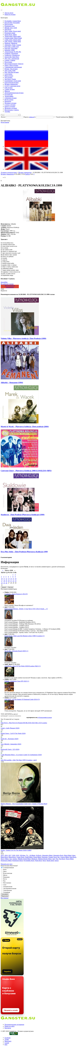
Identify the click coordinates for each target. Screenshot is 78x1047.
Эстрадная (6, 892)
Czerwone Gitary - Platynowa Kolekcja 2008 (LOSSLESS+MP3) (26, 471)
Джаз (4, 871)
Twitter (7, 1039)
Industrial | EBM (10, 50)
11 (4, 579)
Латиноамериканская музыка (14, 93)
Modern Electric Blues (45, 859)
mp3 (53, 859)
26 (6, 583)
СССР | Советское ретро (12, 86)
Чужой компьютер (62, 117)
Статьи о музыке (10, 105)
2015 (2, 855)
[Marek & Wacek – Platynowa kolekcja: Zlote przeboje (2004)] (20, 423)
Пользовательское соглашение (14, 1024)
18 (4, 581)
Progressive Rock (17, 860)
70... (27, 855)
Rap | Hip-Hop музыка (12, 72)
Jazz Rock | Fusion (10, 79)
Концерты (8, 101)
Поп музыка (7, 883)
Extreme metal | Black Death (13, 38)
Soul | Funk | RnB (10, 70)
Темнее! (4, 587)
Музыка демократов (11, 84)
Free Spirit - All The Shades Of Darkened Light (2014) (22, 699)
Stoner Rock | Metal (11, 34)
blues (73, 855)
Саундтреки (8, 74)
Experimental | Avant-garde (13, 81)
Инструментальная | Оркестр (14, 64)
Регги (5, 879)
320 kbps (22, 855)
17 (2, 581)
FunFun (27, 174)
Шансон (7, 91)
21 (11, 581)
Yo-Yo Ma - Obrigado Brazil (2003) (16, 651)
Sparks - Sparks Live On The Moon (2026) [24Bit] (16, 850)
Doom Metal (37, 857)
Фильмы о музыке (10, 103)
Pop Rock (62, 859)
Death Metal (29, 857)
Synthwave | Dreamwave (12, 55)
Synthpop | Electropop (11, 53)
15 (13, 579)
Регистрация (5, 122)
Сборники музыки (11, 98)
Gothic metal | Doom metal (13, 40)
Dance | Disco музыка (11, 65)
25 (4, 583)
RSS (6, 1044)
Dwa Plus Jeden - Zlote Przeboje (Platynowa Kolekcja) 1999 (24, 552)
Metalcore (34, 859)
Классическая (7, 873)
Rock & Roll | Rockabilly (12, 22)
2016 (6, 855)
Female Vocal (53, 857)
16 (15, 579)
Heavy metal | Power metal (13, 31)
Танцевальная (7, 886)
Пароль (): (29, 117)
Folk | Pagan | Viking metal (13, 41)
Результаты (5, 896)
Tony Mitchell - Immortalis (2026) (11, 744)
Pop (57, 859)
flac (58, 857)
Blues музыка (9, 75)
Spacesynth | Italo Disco (12, 57)
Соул (4, 884)
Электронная (7, 890)
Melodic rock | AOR (11, 28)
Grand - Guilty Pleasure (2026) (10, 728)
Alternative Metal (47, 855)
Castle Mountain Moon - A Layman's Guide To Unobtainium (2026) (21, 755)
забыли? (32, 117)
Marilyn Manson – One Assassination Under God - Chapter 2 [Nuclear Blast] (24, 804)
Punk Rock (38, 860)
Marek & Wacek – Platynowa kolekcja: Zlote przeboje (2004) (25, 427)
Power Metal (69, 859)
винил (57, 860)
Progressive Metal (6, 860)
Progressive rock (10, 26)
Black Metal (67, 855)
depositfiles (4, 282)
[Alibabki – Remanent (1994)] (20, 379)
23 (15, 581)
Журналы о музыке (11, 108)
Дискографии (9, 96)
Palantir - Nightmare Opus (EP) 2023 (17, 681)
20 (9, 581)
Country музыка (10, 89)
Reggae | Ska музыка (11, 69)
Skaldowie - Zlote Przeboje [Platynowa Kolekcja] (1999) (22, 515)
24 (2, 583)
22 (13, 581)
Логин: (3, 117)
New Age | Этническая (12, 58)
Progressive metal (10, 33)
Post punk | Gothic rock (12, 46)
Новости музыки (10, 14)
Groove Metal (64, 857)
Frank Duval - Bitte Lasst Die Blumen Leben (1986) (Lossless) (25, 636)
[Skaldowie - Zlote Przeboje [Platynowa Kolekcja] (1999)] (20, 511)
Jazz (10, 859)
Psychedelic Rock (29, 860)
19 (6, 581)
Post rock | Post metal (11, 48)
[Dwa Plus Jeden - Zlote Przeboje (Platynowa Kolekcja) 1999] (16, 548)
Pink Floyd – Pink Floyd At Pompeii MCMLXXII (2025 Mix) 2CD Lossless (24, 723)
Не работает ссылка (7, 284)
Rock (44, 860)
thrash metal (50, 860)
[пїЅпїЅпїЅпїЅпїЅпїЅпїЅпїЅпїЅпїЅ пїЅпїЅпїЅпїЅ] (26, 169)
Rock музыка (9, 24)
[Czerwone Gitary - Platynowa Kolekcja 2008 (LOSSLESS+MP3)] (19, 467)
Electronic (45, 857)
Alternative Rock (58, 855)
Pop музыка (8, 62)
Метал (5, 875)
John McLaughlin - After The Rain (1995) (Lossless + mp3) (19, 760)
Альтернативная (8, 867)
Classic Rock (20, 857)
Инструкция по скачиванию (10, 286)
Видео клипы (9, 99)
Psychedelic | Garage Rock (13, 21)
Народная (6, 877)
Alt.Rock (38, 855)
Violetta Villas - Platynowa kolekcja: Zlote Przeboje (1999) (23, 338)
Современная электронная (13, 67)
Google (7, 1043)
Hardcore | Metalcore (11, 43)
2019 (17, 855)
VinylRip (7, 111)
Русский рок (9, 94)
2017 (9, 855)
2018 (13, 855)
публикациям (41, 717)
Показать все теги (6, 864)
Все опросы (4, 898)
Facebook (7, 1038)
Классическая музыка (12, 82)
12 (6, 579)
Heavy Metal (5, 859)
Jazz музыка (8, 77)
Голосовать (5, 894)
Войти (71, 117)
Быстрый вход (5, 120)
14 (11, 579)
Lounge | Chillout (10, 60)
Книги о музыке (10, 106)
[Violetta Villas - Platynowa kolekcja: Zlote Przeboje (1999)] (20, 335)
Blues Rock (4, 857)
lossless (15, 859)
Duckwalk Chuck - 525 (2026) (10, 749)
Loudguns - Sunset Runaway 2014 (16, 594)
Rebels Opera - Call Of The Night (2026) (13, 733)
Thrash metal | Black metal (13, 36)
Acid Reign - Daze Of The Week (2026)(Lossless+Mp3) (23, 666)
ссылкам (49, 717)
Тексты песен (9, 13)
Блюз (4, 869)
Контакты (8, 1028)
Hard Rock (8, 29)
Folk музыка (8, 87)
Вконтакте (8, 1041)
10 (2, 579)
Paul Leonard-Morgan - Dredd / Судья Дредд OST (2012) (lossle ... (26, 609)
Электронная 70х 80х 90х (13, 52)
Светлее (10, 587)
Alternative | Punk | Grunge (13, 45)
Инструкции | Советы (12, 110)
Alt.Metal (32, 855)
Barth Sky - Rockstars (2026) (9, 739)
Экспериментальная (9, 888)
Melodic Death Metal (24, 859)
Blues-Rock (12, 857)
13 (9, 579)
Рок (4, 881)
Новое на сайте (9, 1026)
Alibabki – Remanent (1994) (12, 383)
